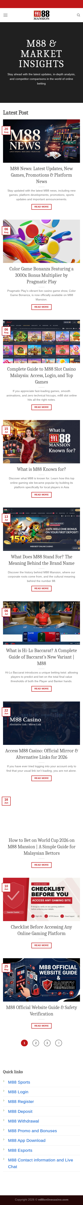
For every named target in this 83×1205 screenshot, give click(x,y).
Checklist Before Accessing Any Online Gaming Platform (41, 930)
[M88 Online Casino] (42, 15)
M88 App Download (27, 1140)
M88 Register (21, 1101)
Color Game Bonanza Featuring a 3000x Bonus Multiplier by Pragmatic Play (41, 275)
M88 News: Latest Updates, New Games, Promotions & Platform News (41, 175)
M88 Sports (19, 1082)
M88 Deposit (20, 1111)
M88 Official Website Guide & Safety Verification (41, 1011)
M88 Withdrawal (23, 1121)
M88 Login (18, 1091)
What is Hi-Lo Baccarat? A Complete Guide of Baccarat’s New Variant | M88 (41, 657)
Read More (41, 206)
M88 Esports (20, 1150)
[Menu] (5, 15)
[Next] (58, 1043)
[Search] (78, 15)
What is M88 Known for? (41, 469)
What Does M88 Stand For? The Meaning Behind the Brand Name (41, 560)
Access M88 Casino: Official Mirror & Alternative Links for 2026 (41, 754)
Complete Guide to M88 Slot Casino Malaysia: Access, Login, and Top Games (41, 375)
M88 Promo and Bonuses (32, 1130)
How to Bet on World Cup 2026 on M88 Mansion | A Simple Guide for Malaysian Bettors (42, 846)
